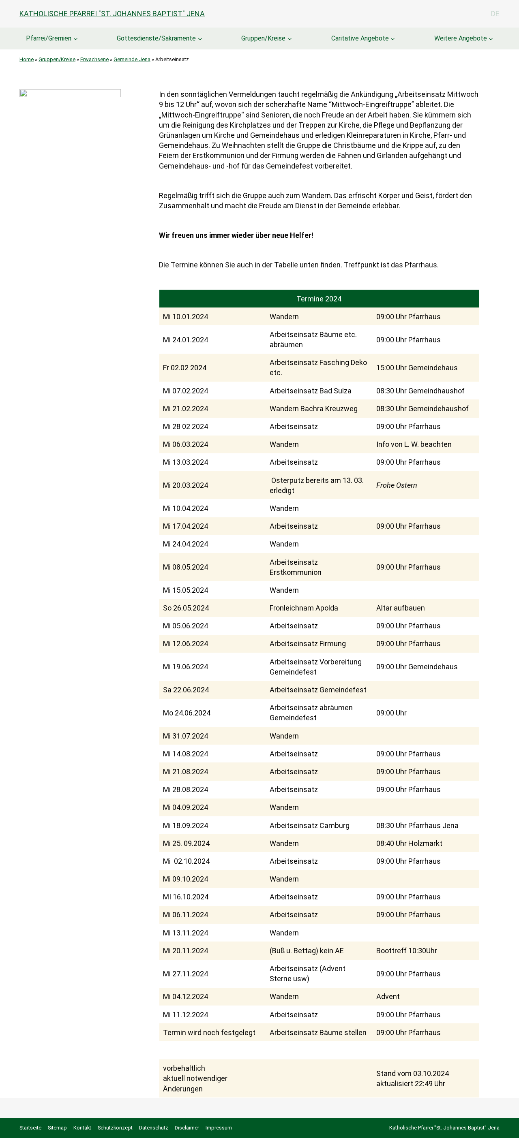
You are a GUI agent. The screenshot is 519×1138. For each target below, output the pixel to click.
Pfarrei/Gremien (48, 38)
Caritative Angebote (360, 38)
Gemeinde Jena (132, 59)
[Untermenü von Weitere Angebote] (491, 38)
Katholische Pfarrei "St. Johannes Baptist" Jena (112, 13)
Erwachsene (94, 59)
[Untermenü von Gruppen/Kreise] (289, 38)
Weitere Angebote (460, 38)
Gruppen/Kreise (263, 38)
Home (26, 59)
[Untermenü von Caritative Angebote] (392, 38)
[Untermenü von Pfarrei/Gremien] (75, 38)
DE (495, 13)
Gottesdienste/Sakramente (156, 38)
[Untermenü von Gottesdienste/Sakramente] (200, 38)
